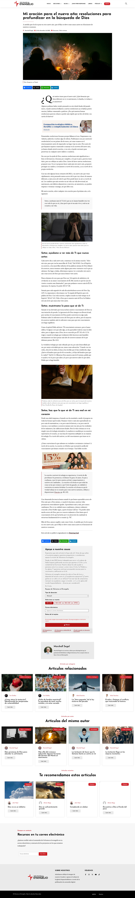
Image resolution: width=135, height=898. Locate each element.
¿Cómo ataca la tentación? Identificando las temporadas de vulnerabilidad (16, 701)
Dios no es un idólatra (16, 807)
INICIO (49, 3)
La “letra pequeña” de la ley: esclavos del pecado (83, 700)
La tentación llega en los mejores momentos (115, 753)
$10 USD (49, 603)
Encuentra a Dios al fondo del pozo (115, 808)
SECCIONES (56, 3)
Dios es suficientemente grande (48, 808)
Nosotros (101, 894)
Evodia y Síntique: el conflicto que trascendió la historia (117, 700)
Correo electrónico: (51, 607)
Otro (76, 603)
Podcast (28, 784)
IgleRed (94, 894)
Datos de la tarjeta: (51, 614)
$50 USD (67, 603)
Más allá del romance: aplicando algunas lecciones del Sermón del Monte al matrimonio (49, 754)
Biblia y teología (25, 677)
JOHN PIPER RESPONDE (78, 3)
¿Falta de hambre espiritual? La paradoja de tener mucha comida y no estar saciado (49, 701)
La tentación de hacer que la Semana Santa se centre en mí (84, 753)
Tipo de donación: (51, 592)
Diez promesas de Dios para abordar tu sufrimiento (16, 753)
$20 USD (58, 603)
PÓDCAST (97, 3)
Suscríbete (43, 853)
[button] (126, 3)
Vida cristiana (126, 729)
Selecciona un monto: (52, 600)
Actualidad (94, 729)
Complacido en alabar (79, 807)
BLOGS (66, 3)
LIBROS (90, 3)
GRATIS (107, 3)
